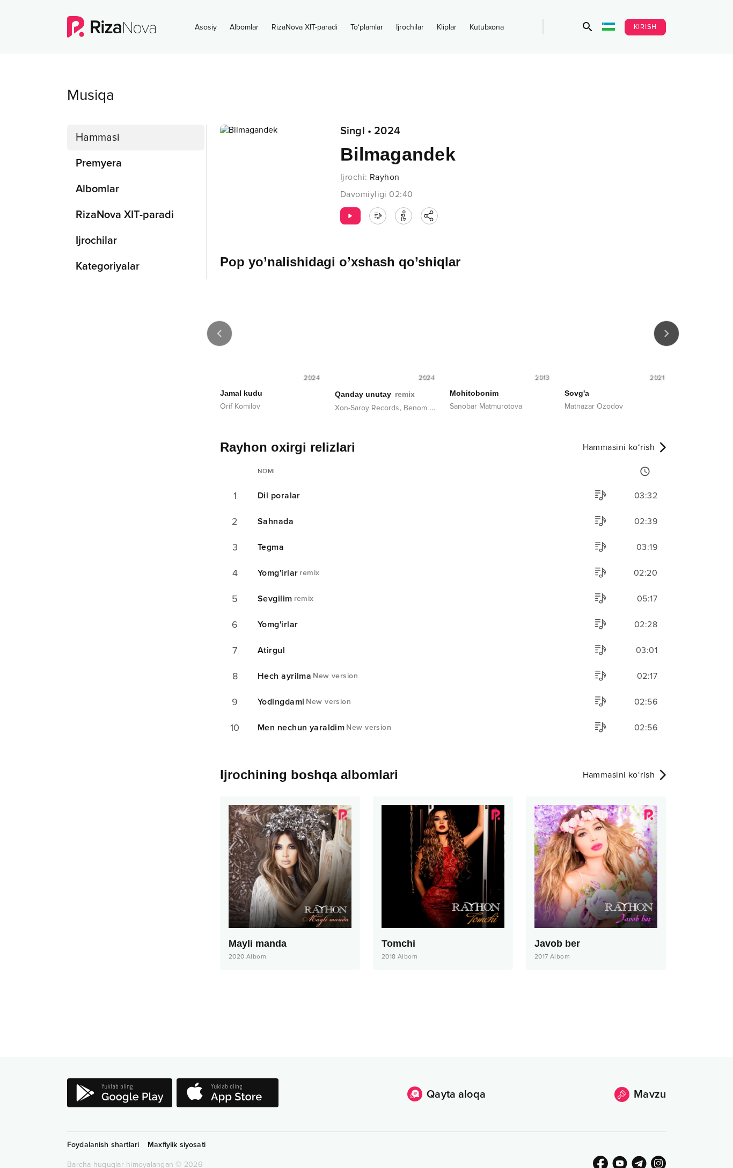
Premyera (99, 163)
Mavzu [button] (650, 1094)
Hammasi (98, 137)
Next (666, 333)
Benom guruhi (427, 407)
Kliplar (447, 27)
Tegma (271, 547)
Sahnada (276, 521)
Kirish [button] (645, 27)
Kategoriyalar (108, 266)
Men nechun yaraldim (324, 727)
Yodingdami (304, 702)
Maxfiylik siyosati (177, 1144)
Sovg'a (577, 393)
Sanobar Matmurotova (486, 406)
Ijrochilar (410, 27)
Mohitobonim (474, 393)
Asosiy (206, 27)
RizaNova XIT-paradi (305, 27)
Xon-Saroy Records (367, 407)
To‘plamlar (366, 27)
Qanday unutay (375, 394)
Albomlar (244, 27)
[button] (587, 27)
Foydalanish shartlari (103, 1144)
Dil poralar (279, 495)
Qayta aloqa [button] (456, 1094)
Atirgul (271, 650)
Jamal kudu (241, 393)
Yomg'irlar (289, 573)
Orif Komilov (240, 406)
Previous (219, 333)
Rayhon (385, 177)
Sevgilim (286, 598)
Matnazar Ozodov (594, 406)
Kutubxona (487, 27)
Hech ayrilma (308, 676)
